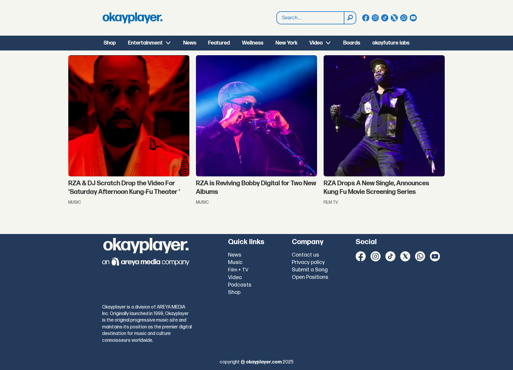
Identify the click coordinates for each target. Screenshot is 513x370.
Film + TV (238, 270)
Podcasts (239, 285)
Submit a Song (310, 270)
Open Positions (310, 277)
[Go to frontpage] (132, 18)
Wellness (252, 43)
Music (235, 262)
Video (316, 43)
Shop (110, 43)
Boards (351, 43)
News (189, 43)
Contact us (305, 255)
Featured (219, 43)
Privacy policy (308, 262)
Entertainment (145, 43)
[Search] (350, 18)
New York (286, 43)
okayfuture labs (390, 43)
